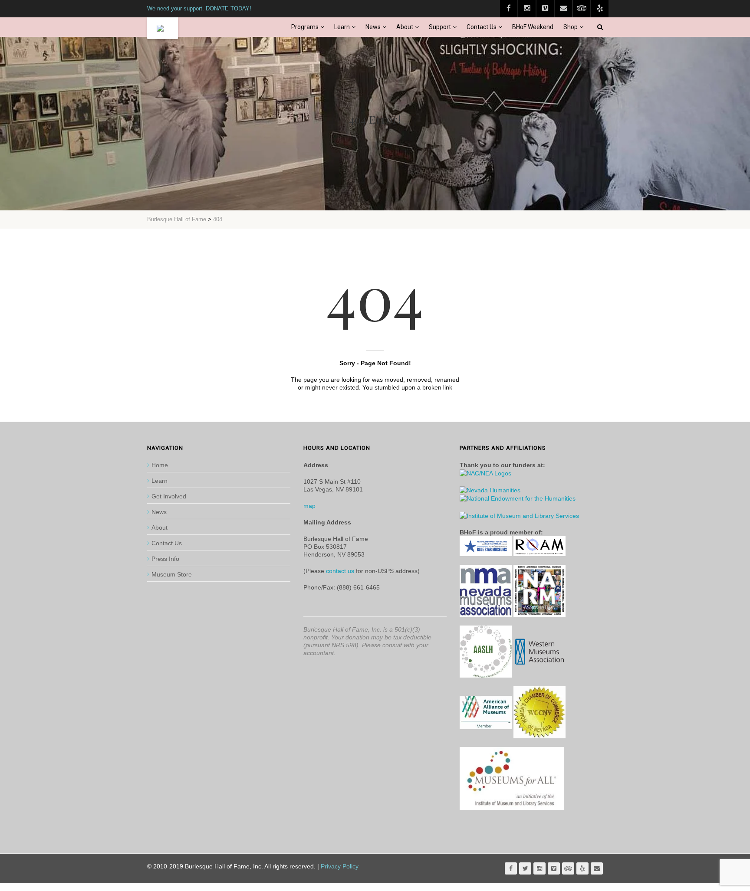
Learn (342, 26)
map (309, 505)
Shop (570, 26)
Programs (305, 26)
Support (440, 26)
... (2, 887)
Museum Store (171, 574)
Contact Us (482, 26)
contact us (340, 570)
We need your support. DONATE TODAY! (199, 8)
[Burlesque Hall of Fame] (162, 28)
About (404, 26)
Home (159, 465)
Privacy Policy (340, 866)
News (373, 26)
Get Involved (168, 496)
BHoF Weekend (532, 26)
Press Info (165, 558)
